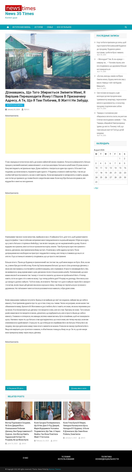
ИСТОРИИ (39, 27)
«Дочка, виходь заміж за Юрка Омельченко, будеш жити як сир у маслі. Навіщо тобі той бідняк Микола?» (111, 81)
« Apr (96, 188)
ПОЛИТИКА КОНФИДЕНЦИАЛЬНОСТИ (106, 458)
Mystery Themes (55, 469)
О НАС (25, 458)
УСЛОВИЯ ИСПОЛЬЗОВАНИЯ (66, 458)
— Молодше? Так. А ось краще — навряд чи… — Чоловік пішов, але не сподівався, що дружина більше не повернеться (111, 64)
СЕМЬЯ (50, 27)
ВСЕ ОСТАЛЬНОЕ (64, 27)
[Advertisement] (47, 135)
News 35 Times (19, 13)
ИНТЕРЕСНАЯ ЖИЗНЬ (21, 27)
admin (26, 109)
